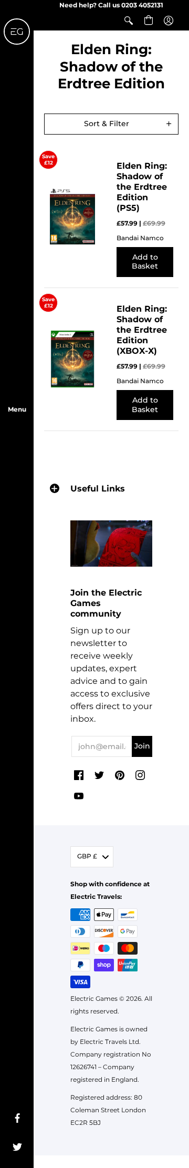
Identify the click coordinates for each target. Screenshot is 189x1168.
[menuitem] (129, 20)
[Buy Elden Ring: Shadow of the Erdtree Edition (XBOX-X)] (72, 359)
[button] (129, 20)
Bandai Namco (140, 238)
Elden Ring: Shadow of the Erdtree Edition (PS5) (142, 187)
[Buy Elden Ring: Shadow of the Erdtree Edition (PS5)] (72, 216)
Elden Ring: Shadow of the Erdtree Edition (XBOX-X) (142, 330)
